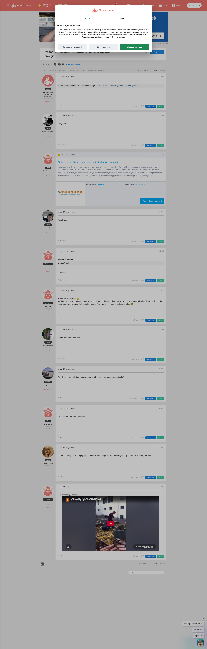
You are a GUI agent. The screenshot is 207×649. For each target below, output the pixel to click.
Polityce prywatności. (117, 37)
